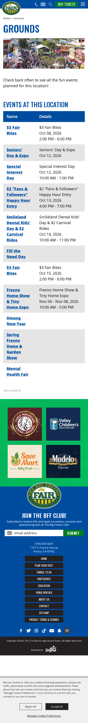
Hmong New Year (16, 320)
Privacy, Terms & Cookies (44, 619)
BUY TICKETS (66, 4)
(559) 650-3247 (44, 544)
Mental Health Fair (17, 371)
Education (44, 586)
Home (6, 18)
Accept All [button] (57, 706)
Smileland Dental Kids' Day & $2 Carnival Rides (18, 228)
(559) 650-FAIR (36, 4)
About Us (44, 599)
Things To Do (44, 572)
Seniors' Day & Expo (18, 152)
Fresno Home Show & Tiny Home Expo (18, 298)
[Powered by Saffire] (51, 649)
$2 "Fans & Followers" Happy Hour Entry (18, 197)
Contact (44, 606)
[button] (83, 4)
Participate (44, 579)
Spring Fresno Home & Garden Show (14, 346)
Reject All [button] (30, 706)
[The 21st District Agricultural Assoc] (11, 8)
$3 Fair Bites (13, 130)
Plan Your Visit (44, 565)
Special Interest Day (14, 172)
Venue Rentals (44, 592)
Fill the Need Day (16, 253)
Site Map (44, 613)
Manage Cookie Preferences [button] (44, 715)
